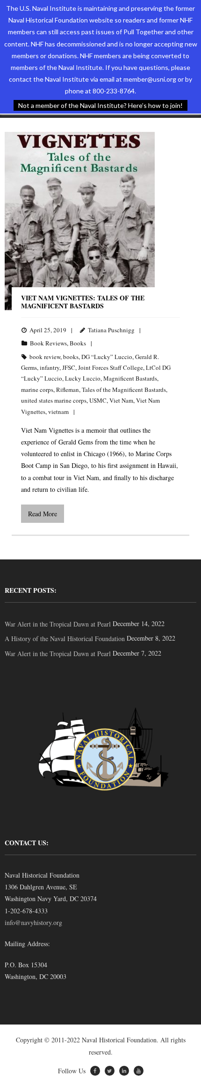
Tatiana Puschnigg (111, 330)
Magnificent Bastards (130, 378)
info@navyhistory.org (33, 922)
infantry (49, 367)
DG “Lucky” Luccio (106, 356)
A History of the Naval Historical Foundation (65, 638)
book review (44, 356)
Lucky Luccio (82, 378)
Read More (42, 513)
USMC (98, 400)
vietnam (58, 411)
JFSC (68, 367)
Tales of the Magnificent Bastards (124, 389)
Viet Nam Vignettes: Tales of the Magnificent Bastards (82, 302)
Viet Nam (121, 400)
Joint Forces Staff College (110, 367)
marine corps (37, 389)
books (71, 356)
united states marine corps (53, 400)
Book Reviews (48, 343)
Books (78, 343)
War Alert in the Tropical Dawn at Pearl (58, 623)
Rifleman (67, 389)
